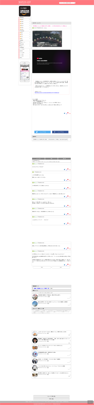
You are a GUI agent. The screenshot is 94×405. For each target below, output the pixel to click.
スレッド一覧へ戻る (51, 396)
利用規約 (27, 401)
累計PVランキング (50, 311)
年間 (22, 36)
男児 (48, 288)
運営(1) (21, 57)
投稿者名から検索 (49, 292)
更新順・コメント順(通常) (37, 161)
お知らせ (49, 401)
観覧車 (45, 288)
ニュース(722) (22, 49)
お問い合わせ (53, 401)
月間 (22, 34)
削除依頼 (61, 401)
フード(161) (21, 54)
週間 (22, 32)
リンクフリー (42, 401)
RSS (46, 401)
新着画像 (22, 44)
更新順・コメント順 (46, 310)
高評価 (22, 27)
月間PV (22, 21)
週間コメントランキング (58, 311)
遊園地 (35, 288)
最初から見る (44, 161)
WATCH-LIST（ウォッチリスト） (46, 403)
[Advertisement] (42, 13)
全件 (47, 161)
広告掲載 (57, 401)
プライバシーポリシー (36, 401)
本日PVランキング (53, 310)
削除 (56, 161)
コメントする (38, 158)
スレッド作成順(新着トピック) (37, 310)
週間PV (22, 19)
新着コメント (23, 42)
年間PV (22, 23)
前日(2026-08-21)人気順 (60, 310)
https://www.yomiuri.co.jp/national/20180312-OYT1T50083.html (47, 92)
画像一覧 (64, 158)
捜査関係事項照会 (65, 401)
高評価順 (50, 161)
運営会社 (30, 401)
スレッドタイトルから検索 (37, 292)
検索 (51, 158)
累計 (22, 38)
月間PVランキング (37, 311)
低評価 (22, 29)
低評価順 (53, 161)
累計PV (22, 25)
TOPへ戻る (51, 398)
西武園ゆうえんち (40, 288)
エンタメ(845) (22, 52)
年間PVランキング (43, 311)
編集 (59, 161)
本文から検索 (44, 292)
